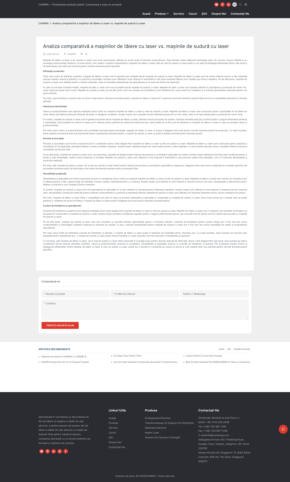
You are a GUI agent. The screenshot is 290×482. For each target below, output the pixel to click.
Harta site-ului (165, 475)
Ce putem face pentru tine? (127, 355)
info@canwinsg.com (217, 435)
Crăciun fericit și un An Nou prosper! (204, 355)
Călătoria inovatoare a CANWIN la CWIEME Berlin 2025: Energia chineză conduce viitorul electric (64, 356)
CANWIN (43, 23)
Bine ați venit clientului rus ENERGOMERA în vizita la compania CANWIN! (218, 362)
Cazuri (221, 349)
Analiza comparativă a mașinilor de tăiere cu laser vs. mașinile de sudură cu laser (98, 23)
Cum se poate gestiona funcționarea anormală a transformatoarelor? (146, 362)
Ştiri (229, 349)
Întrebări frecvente (242, 349)
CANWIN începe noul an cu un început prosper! (65, 362)
